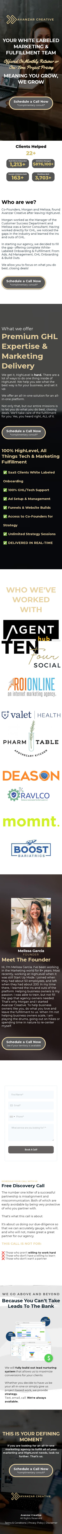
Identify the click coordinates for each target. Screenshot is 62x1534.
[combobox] (12, 1117)
